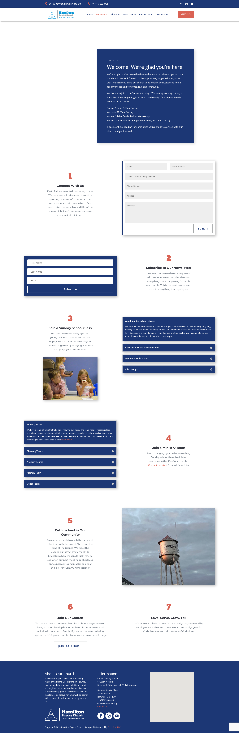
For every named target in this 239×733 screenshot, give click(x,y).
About (114, 15)
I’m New (100, 15)
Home (90, 15)
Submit (203, 228)
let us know (66, 439)
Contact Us (102, 706)
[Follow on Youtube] (192, 4)
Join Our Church (70, 646)
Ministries (128, 15)
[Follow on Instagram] (186, 4)
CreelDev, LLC (114, 727)
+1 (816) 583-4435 (100, 3)
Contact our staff (157, 465)
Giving (186, 14)
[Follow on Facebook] (181, 4)
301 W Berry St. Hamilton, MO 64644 (66, 3)
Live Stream (162, 15)
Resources (144, 15)
